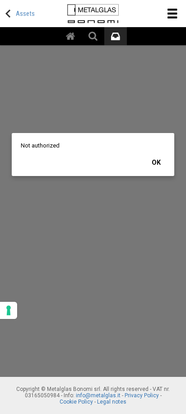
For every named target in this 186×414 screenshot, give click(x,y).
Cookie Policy (76, 402)
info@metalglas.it (98, 395)
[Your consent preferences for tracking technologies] (8, 310)
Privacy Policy (142, 395)
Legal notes (111, 402)
